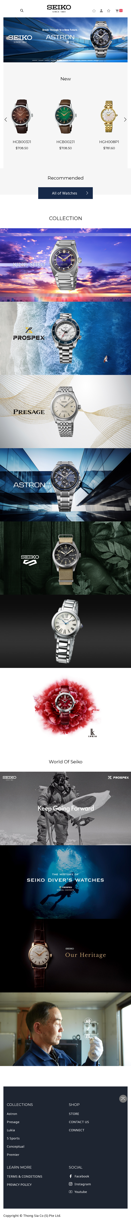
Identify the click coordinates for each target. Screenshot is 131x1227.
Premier (13, 1154)
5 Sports (13, 1138)
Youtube (81, 1192)
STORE (74, 1114)
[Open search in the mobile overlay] (22, 10)
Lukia (11, 1130)
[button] (5, 119)
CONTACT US (79, 1122)
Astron (12, 1114)
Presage (13, 1122)
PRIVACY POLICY (19, 1184)
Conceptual (15, 1146)
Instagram (83, 1184)
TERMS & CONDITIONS (24, 1176)
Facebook (82, 1176)
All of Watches (64, 193)
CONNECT (76, 1130)
